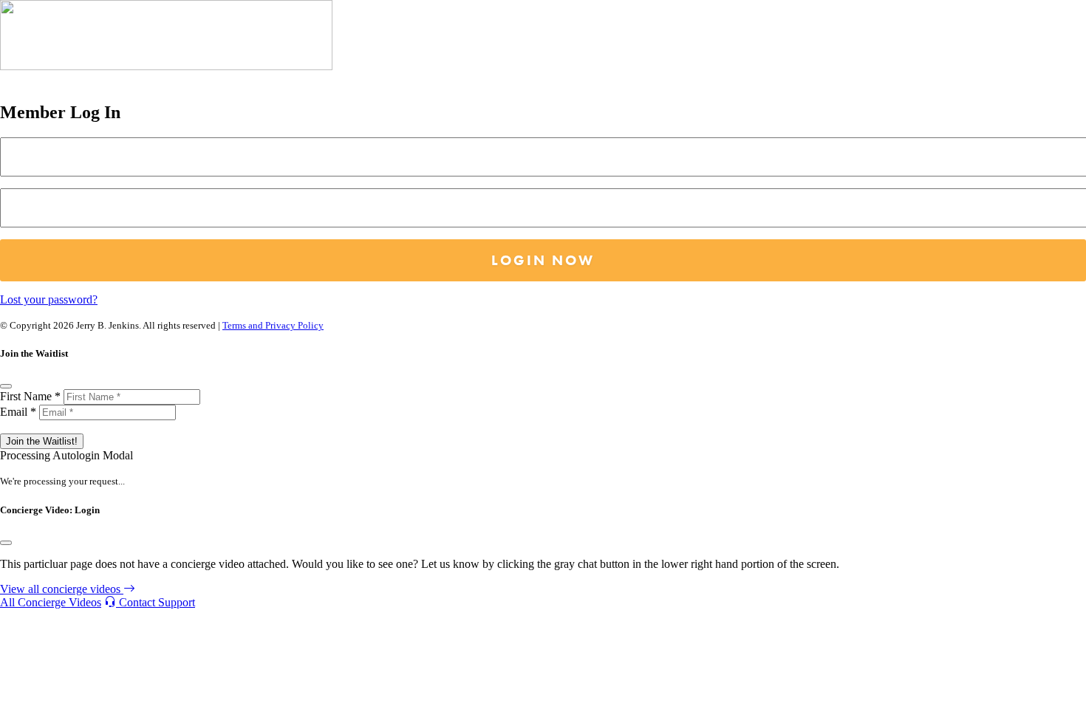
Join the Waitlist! (42, 441)
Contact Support (155, 602)
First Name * (30, 396)
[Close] (6, 386)
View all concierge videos (61, 589)
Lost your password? (49, 299)
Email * (18, 411)
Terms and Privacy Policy (273, 325)
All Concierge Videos (50, 602)
